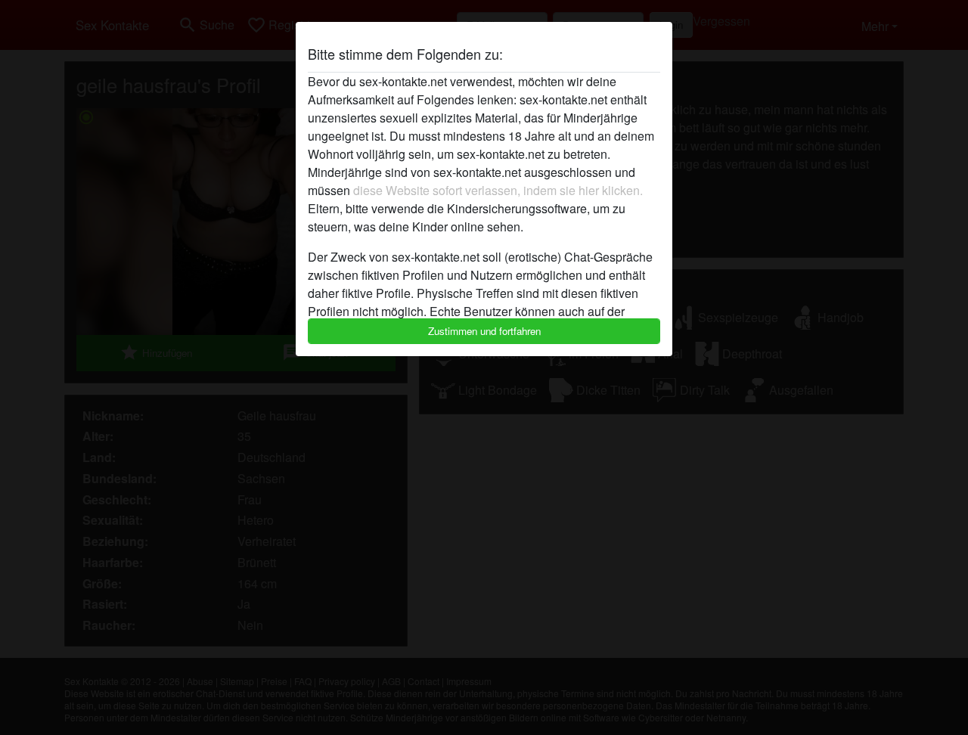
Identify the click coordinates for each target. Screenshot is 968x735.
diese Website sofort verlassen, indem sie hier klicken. (498, 190)
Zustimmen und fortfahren (484, 331)
